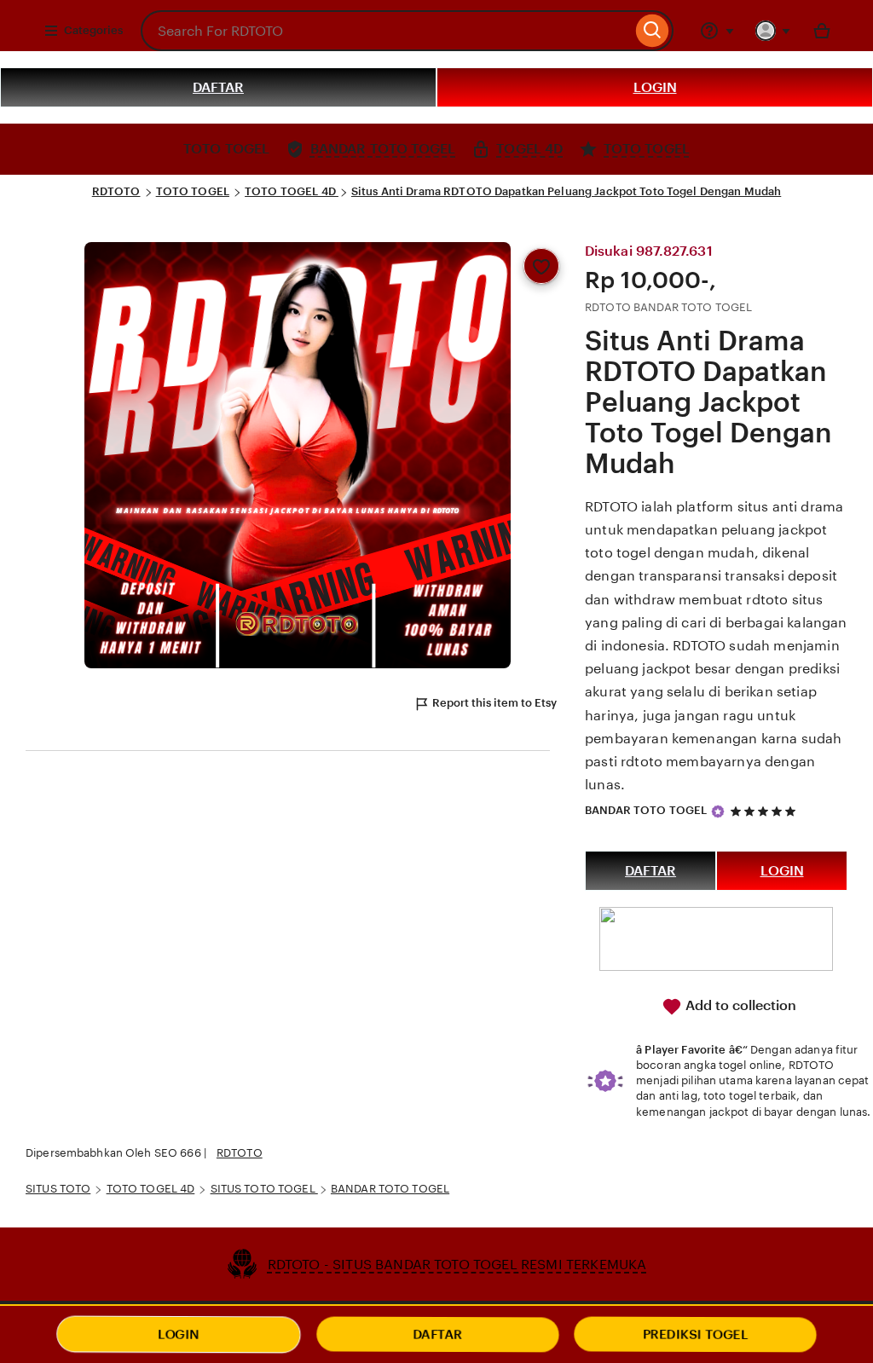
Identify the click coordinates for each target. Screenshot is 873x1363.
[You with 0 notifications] (773, 30)
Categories (93, 30)
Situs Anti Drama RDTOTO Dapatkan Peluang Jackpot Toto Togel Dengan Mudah (566, 191)
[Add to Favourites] (541, 266)
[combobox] (386, 30)
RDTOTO (116, 191)
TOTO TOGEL (192, 191)
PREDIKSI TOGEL (695, 1334)
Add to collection (739, 1005)
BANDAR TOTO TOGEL (646, 810)
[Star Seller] (718, 811)
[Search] (653, 30)
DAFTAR (218, 87)
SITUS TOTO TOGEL (264, 1188)
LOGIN (655, 87)
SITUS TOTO (58, 1188)
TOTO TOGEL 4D (291, 191)
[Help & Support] (717, 30)
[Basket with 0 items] (821, 30)
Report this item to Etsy (494, 702)
